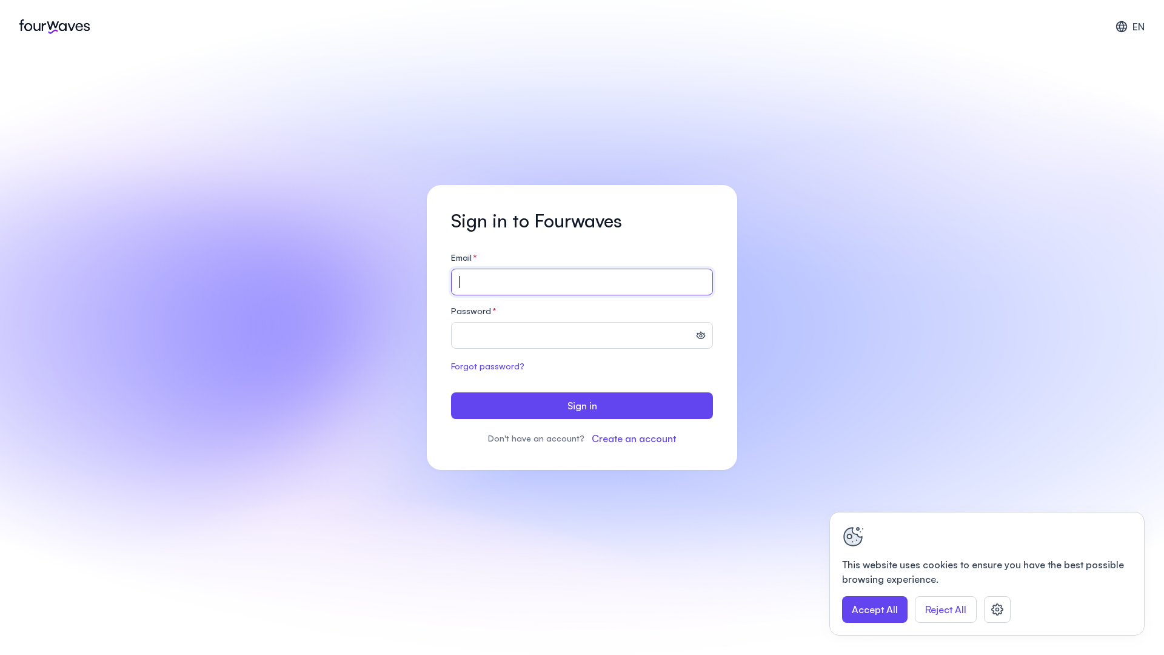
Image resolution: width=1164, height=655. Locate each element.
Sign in (582, 406)
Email (464, 257)
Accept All (875, 609)
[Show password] (701, 336)
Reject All (945, 609)
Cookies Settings (997, 609)
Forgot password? (487, 366)
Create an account (634, 438)
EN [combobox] (1138, 27)
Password (474, 311)
